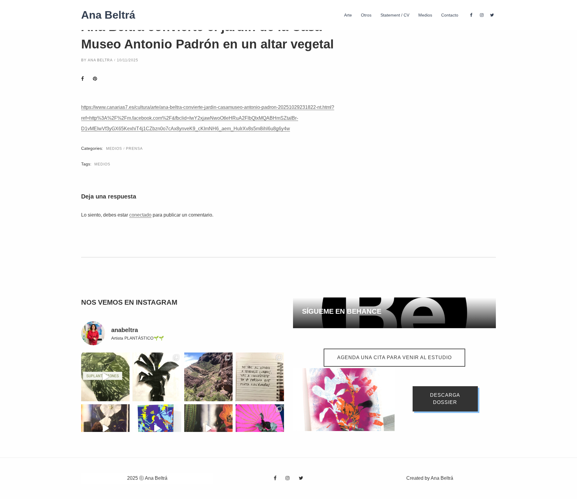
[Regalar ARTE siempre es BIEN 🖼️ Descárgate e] (157, 428)
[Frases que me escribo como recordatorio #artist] (260, 377)
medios (114, 148)
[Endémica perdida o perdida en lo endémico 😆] (208, 428)
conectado (140, 214)
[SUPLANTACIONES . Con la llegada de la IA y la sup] (105, 377)
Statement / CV (394, 15)
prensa (134, 148)
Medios (425, 15)
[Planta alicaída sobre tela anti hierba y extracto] (157, 377)
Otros (366, 15)
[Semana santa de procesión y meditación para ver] (208, 377)
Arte (348, 15)
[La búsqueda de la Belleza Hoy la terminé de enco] (105, 428)
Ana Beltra (100, 60)
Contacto (449, 15)
